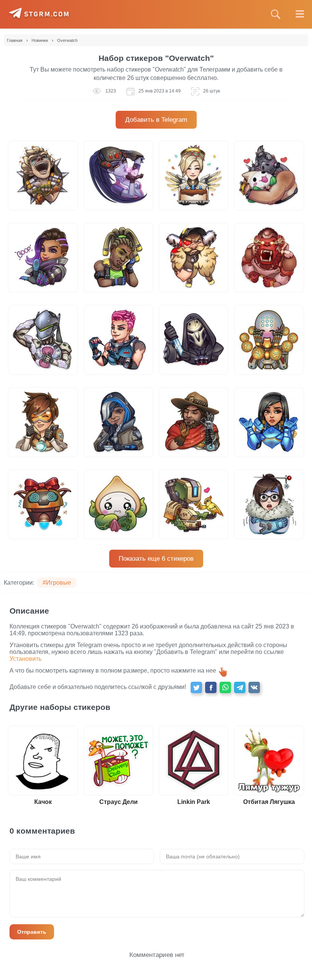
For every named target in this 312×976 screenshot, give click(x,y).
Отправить (31, 932)
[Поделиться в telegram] (239, 687)
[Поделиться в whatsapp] (225, 687)
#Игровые (57, 582)
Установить (25, 658)
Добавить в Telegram (156, 119)
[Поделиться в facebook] (210, 687)
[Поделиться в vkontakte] (254, 687)
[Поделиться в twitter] (196, 687)
